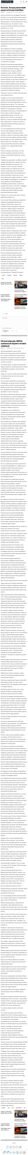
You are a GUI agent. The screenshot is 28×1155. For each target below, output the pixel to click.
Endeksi (3, 1107)
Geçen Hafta (18, 1107)
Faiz (8, 1107)
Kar (24, 1107)
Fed (12, 1107)
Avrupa (3, 275)
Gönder (5, 331)
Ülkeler (21, 275)
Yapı (3, 278)
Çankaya (9, 275)
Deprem (15, 275)
